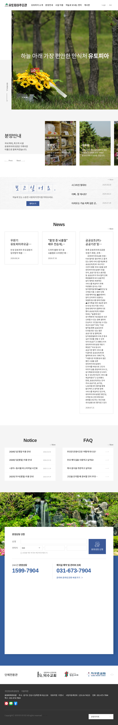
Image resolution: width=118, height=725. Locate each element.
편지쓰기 (33, 203)
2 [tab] (24, 97)
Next (113, 60)
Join (110, 5)
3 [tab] (26, 97)
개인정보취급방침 (12, 691)
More (111, 180)
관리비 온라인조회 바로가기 (68, 577)
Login (104, 5)
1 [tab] (22, 97)
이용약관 (24, 691)
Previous (16, 60)
